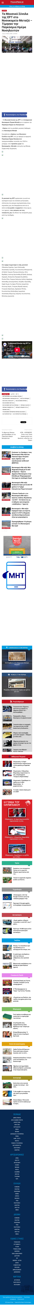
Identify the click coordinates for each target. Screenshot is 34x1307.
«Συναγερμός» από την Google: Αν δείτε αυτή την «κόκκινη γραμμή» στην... (21, 896)
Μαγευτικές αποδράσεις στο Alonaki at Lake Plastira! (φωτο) (22, 965)
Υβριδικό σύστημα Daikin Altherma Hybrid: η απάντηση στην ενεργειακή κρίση (22, 1068)
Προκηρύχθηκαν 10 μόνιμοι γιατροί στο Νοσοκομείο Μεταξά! (22, 524)
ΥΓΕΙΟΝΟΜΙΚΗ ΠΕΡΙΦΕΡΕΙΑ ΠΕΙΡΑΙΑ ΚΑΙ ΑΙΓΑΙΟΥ (14, 411)
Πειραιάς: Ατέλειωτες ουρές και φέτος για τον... (17, 690)
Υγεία (17, 863)
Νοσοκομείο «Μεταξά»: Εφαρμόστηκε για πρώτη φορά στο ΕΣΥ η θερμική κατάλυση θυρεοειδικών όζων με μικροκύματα (21, 513)
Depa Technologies (26, 1302)
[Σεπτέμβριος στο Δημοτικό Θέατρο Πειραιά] (17, 656)
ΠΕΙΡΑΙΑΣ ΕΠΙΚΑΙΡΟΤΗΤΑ (22, 407)
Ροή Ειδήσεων (18, 702)
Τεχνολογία (17, 889)
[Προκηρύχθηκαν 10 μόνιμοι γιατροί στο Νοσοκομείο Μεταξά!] (6, 524)
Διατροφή (17, 1078)
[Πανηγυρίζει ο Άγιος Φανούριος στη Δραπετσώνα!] (7, 718)
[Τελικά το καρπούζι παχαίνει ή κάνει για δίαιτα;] (7, 880)
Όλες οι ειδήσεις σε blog (17, 6)
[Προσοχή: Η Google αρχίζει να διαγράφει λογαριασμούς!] (7, 905)
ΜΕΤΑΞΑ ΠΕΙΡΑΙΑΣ (24, 398)
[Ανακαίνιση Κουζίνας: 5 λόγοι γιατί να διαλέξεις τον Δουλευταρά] (7, 1060)
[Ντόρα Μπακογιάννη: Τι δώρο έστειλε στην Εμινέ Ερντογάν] (7, 1034)
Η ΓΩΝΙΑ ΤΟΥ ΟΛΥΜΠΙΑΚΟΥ (12, 803)
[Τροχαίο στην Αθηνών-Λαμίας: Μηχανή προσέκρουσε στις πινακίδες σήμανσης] (7, 752)
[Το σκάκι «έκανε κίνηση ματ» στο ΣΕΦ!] (7, 792)
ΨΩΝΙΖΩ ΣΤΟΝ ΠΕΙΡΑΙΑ (18, 675)
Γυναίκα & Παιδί (17, 975)
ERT (17, 394)
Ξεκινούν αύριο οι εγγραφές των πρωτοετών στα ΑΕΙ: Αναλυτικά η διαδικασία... (22, 726)
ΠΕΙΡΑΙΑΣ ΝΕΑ (6, 409)
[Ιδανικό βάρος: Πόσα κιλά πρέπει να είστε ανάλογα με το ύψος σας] (7, 1102)
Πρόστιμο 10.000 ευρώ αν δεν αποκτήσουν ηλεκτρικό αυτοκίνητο (22, 930)
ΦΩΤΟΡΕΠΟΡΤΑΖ (7, 414)
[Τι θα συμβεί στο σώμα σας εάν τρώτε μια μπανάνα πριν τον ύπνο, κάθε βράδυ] (7, 1094)
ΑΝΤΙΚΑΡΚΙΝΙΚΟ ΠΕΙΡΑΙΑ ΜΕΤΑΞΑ (10, 398)
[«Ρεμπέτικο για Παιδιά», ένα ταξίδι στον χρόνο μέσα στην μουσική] (7, 999)
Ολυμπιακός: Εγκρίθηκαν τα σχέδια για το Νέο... (17, 856)
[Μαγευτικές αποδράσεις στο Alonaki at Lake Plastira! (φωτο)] (7, 966)
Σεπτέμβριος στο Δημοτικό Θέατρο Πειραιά (17, 663)
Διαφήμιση (13, 1299)
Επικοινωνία (21, 1299)
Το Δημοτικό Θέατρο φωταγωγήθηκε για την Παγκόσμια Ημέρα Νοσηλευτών (9, 435)
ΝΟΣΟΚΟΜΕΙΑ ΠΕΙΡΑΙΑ (21, 400)
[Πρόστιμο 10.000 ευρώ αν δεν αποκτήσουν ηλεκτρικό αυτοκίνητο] (7, 931)
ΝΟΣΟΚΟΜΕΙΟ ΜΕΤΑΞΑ (8, 403)
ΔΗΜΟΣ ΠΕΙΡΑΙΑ (6, 458)
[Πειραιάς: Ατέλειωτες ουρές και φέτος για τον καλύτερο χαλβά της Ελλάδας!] (17, 683)
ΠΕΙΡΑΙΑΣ (4, 10)
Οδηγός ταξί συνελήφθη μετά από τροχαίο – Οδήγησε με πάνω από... (22, 734)
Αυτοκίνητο (17, 915)
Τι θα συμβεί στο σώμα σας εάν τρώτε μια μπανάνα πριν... (21, 1093)
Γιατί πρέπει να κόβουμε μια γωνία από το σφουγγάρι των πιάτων (22, 1016)
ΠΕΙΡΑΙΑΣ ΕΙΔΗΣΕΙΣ (25, 405)
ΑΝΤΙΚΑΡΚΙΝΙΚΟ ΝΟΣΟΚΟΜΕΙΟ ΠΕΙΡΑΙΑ (12, 396)
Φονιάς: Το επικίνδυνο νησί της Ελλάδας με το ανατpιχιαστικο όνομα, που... (22, 947)
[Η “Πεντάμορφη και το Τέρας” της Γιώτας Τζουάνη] (7, 991)
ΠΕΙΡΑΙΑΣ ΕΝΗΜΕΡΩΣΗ (8, 407)
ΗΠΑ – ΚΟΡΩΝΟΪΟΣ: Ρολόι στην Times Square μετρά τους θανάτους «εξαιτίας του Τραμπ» (25, 436)
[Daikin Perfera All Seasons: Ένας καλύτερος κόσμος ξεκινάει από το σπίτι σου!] (7, 1051)
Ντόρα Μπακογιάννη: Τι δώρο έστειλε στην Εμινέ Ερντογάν (21, 1034)
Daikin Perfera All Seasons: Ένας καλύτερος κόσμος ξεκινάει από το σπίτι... (21, 1051)
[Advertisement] (17, 176)
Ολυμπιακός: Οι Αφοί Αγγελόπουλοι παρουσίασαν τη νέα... (17, 820)
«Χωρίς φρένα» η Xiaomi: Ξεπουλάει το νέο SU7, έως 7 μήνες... (22, 922)
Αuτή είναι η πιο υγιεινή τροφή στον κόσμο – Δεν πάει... (20, 1085)
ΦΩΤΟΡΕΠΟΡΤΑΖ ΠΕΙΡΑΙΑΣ (20, 414)
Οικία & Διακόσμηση (17, 1044)
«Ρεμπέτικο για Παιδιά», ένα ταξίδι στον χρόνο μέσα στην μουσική (22, 999)
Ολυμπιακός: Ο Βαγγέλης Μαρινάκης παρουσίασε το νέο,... (17, 838)
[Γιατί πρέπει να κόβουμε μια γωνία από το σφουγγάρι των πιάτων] (7, 1017)
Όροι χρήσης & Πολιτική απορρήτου (12, 1297)
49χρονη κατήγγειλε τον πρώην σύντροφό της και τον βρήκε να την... (22, 743)
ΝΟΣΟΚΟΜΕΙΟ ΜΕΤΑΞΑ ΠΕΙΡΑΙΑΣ (11, 405)
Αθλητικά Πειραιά (18, 756)
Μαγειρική (17, 1009)
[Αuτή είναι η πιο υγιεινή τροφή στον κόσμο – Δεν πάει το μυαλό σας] (7, 1085)
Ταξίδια (17, 940)
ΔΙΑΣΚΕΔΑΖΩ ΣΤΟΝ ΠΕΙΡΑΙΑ (18, 648)
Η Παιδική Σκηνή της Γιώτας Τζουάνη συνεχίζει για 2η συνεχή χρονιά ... (21, 982)
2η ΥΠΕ (12, 394)
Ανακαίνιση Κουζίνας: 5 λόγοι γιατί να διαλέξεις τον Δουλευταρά (22, 1059)
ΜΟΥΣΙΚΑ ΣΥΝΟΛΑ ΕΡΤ (8, 400)
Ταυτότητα (27, 1297)
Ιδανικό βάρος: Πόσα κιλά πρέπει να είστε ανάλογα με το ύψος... (22, 1101)
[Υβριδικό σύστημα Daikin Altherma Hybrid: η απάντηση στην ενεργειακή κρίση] (7, 1068)
